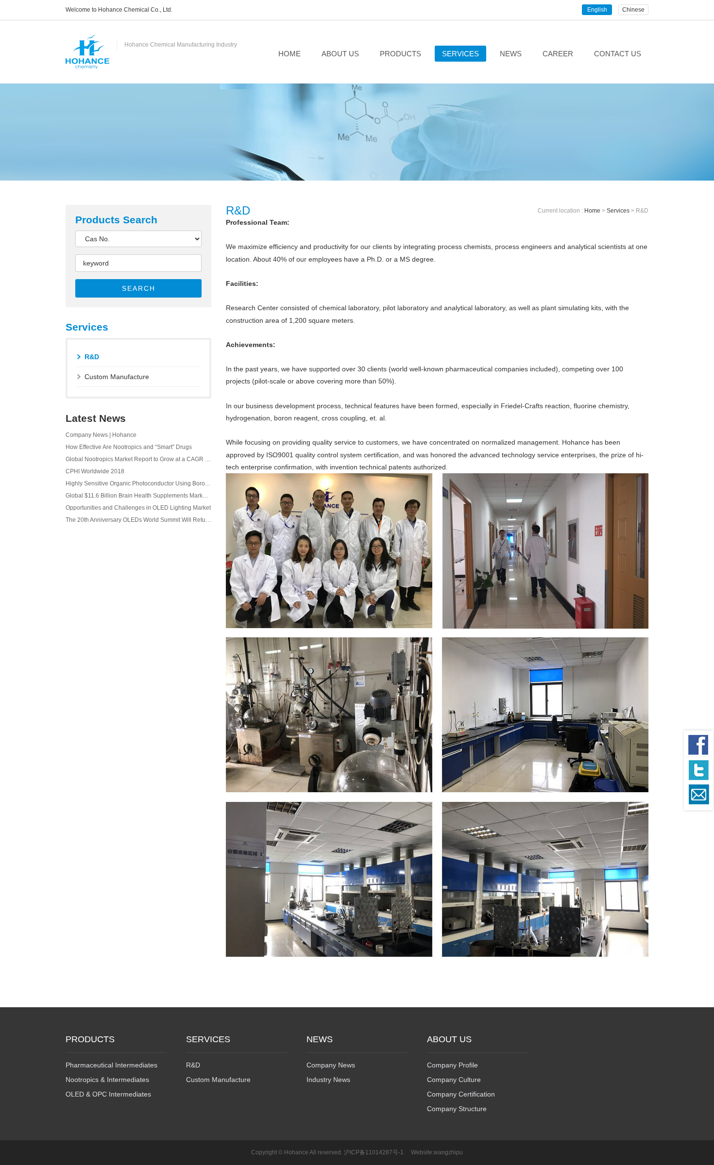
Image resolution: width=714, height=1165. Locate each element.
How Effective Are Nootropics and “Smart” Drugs (129, 447)
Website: (422, 1152)
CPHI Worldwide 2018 (95, 471)
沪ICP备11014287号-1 (374, 1152)
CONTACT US (617, 54)
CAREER (558, 54)
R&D (92, 357)
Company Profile (452, 1065)
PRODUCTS (400, 54)
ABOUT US (340, 54)
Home (592, 210)
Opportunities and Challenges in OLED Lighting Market (138, 507)
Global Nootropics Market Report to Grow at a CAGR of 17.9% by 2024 (138, 459)
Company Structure (457, 1109)
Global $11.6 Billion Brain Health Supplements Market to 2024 (138, 495)
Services (618, 210)
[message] (698, 797)
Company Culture (454, 1079)
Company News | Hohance (101, 435)
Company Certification (461, 1094)
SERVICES (460, 54)
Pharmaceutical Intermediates (111, 1065)
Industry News (328, 1079)
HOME (289, 54)
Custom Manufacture (117, 377)
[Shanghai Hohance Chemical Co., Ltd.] (87, 52)
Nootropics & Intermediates (107, 1079)
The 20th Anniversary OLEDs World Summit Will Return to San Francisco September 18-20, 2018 (138, 519)
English (597, 9)
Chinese (633, 9)
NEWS (511, 54)
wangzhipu (448, 1152)
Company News (330, 1065)
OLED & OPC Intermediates (108, 1094)
